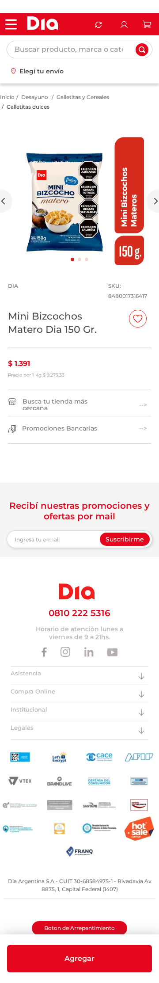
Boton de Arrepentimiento (79, 928)
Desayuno (34, 97)
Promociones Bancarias (59, 428)
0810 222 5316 (79, 613)
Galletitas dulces (28, 106)
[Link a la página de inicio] (7, 97)
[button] (79, 958)
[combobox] (79, 49)
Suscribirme (125, 539)
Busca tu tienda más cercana (55, 404)
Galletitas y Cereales (83, 97)
